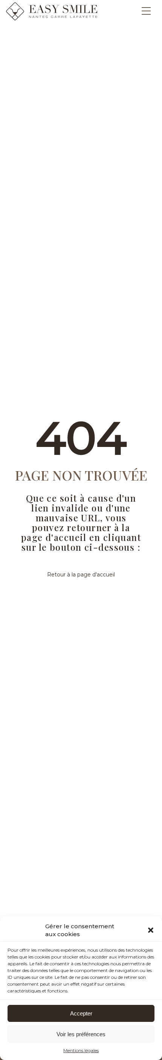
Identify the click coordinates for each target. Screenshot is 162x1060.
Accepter (81, 1013)
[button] (150, 930)
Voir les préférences (81, 1034)
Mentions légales (81, 1050)
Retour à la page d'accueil (81, 574)
